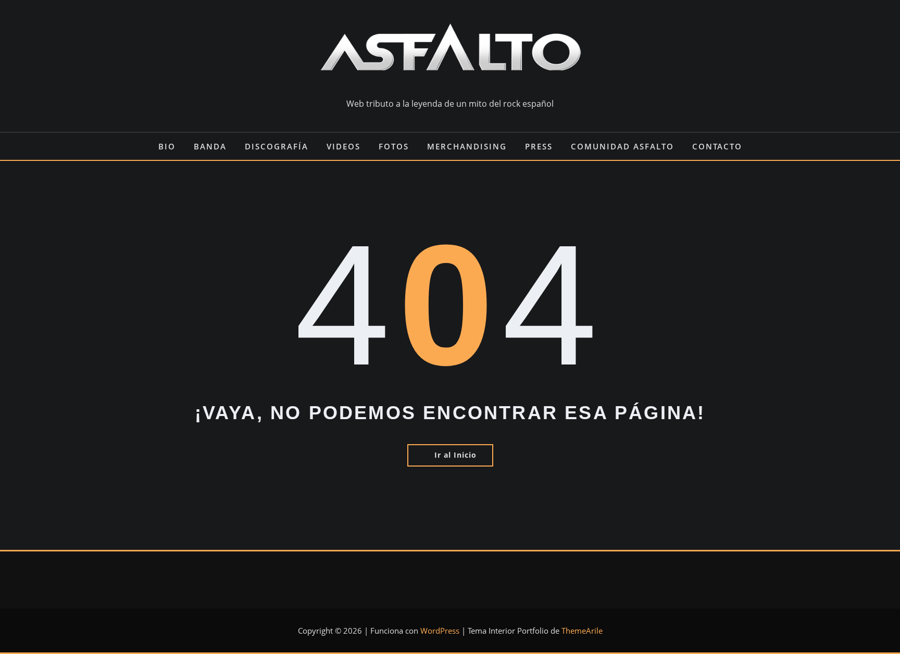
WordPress (439, 630)
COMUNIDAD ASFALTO (622, 146)
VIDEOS (343, 146)
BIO (167, 146)
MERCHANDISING (467, 146)
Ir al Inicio (455, 455)
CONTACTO (717, 146)
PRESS (539, 146)
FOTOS (394, 146)
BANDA (210, 146)
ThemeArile (582, 630)
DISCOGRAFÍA (276, 146)
